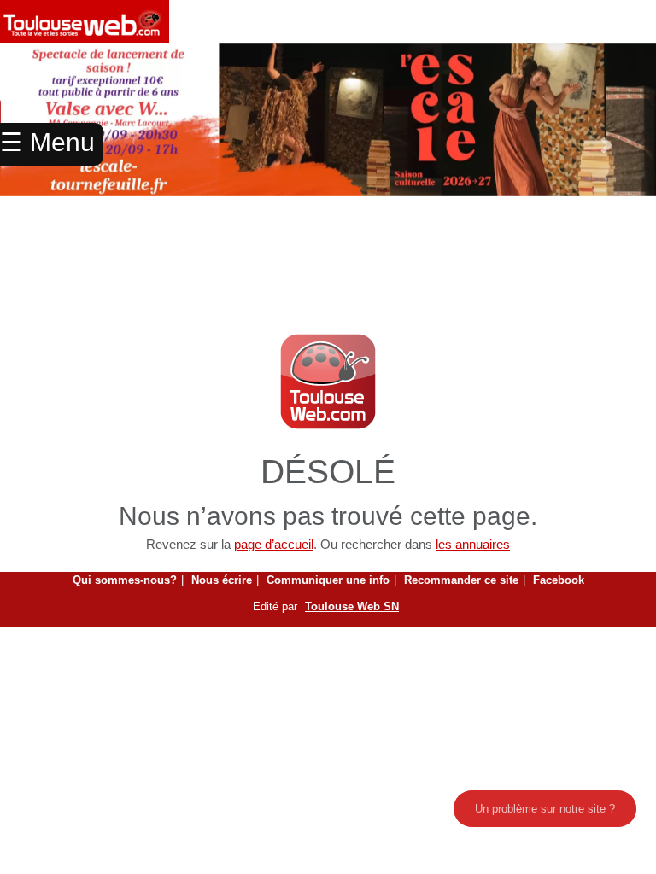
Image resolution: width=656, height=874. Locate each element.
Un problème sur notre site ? (545, 808)
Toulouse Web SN (352, 606)
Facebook (558, 580)
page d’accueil (273, 544)
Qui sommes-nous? (125, 580)
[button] (607, 145)
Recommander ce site (461, 580)
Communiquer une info (328, 580)
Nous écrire (221, 580)
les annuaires (473, 544)
